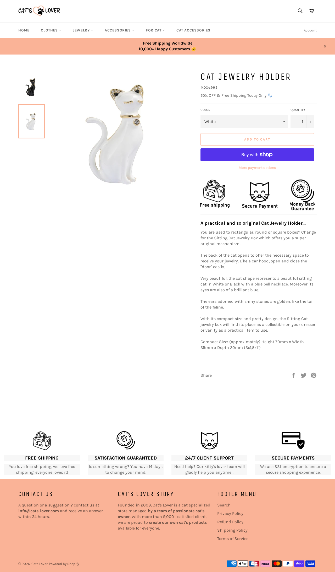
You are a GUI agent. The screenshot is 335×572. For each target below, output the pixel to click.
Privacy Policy (230, 513)
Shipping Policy (232, 530)
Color (205, 110)
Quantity (298, 110)
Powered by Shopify (64, 564)
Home (23, 30)
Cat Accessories (193, 30)
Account (310, 30)
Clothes (50, 30)
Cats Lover (39, 564)
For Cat (154, 30)
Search (224, 505)
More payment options (257, 167)
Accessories (118, 30)
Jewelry (82, 30)
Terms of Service (232, 538)
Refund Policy (230, 521)
